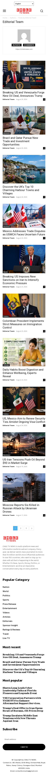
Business (6, 88)
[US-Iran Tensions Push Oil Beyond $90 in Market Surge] (24, 444)
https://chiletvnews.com (24, 49)
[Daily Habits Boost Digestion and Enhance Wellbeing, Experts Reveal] (24, 352)
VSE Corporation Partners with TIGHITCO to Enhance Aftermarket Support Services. (22, 701)
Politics (6, 316)
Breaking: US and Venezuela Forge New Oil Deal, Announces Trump (23, 94)
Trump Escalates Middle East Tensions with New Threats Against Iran (20, 718)
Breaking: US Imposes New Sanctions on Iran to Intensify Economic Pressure (21, 280)
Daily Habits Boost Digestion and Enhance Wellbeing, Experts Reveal (23, 373)
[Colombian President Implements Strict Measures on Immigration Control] (24, 306)
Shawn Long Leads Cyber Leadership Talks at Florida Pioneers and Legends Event (20, 690)
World (5, 272)
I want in (24, 747)
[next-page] (31, 528)
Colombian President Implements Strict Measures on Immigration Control (23, 324)
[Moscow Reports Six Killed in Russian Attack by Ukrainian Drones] (24, 487)
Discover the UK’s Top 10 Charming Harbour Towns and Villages (21, 190)
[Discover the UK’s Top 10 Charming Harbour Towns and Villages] (24, 169)
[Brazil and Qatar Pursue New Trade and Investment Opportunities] (24, 120)
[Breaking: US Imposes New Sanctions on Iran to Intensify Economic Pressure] (24, 259)
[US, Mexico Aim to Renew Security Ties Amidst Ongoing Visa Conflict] (24, 401)
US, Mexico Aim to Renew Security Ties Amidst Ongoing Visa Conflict (24, 420)
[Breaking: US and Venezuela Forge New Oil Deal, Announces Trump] (24, 75)
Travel (5, 182)
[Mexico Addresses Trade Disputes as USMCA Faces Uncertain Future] (24, 216)
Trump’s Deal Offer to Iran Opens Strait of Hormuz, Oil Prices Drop (23, 709)
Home (5, 18)
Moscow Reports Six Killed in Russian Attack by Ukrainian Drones (21, 508)
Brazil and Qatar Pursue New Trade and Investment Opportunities (20, 141)
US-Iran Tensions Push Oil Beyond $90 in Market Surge (24, 461)
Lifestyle (6, 365)
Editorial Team (8, 99)
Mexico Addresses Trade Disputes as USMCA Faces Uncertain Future (24, 233)
